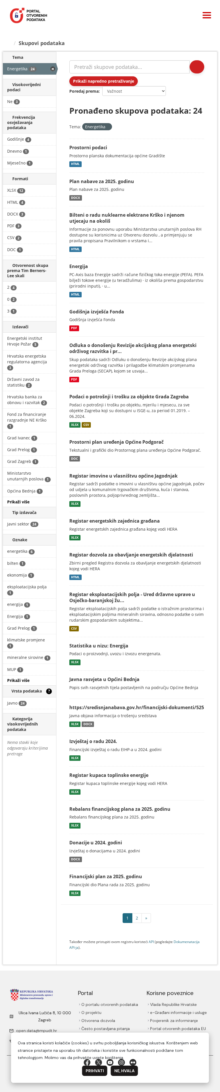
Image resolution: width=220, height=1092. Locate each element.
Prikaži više (18, 502)
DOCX (75, 198)
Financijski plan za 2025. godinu (105, 876)
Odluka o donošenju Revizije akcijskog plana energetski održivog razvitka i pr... (133, 348)
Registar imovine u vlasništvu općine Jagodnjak (123, 476)
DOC (74, 459)
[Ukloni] (108, 127)
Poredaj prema (84, 91)
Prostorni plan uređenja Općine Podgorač (116, 442)
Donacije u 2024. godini (95, 842)
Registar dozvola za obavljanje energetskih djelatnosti (131, 555)
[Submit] (197, 66)
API (151, 941)
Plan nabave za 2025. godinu (101, 181)
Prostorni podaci (88, 147)
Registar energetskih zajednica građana (114, 521)
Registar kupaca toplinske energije (108, 775)
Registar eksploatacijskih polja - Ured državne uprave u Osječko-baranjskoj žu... (132, 597)
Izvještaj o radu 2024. (93, 741)
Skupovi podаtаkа (42, 43)
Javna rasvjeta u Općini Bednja (104, 679)
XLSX (74, 425)
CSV (86, 425)
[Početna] (9, 43)
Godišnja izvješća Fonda (96, 312)
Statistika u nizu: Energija (98, 646)
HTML (75, 164)
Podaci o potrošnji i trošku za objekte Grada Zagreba (129, 396)
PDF (74, 328)
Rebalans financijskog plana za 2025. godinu (119, 809)
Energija (78, 266)
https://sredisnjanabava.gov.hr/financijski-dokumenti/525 (136, 707)
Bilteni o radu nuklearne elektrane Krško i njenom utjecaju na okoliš (126, 218)
